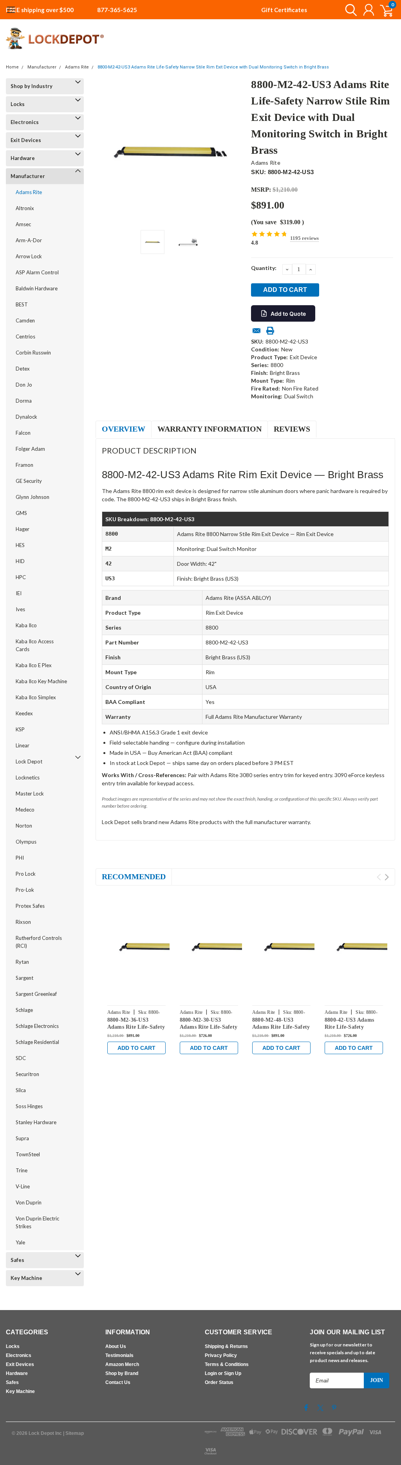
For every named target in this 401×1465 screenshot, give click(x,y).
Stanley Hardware (36, 1122)
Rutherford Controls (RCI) (39, 942)
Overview (123, 429)
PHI (20, 858)
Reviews (292, 429)
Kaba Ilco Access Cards (35, 645)
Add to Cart (136, 1048)
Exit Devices (26, 140)
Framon (24, 465)
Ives (20, 609)
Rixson (23, 922)
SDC (21, 1058)
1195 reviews (304, 238)
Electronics (25, 122)
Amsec (23, 224)
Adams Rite (77, 67)
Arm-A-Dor (29, 240)
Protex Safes (30, 906)
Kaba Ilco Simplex (36, 697)
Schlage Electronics (37, 1026)
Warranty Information (209, 429)
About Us (115, 1346)
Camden (25, 320)
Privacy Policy (221, 1355)
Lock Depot (29, 761)
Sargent (24, 978)
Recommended (134, 876)
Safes (17, 1260)
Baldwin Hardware (37, 288)
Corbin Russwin (33, 352)
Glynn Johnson (32, 497)
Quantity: (263, 268)
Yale (20, 1242)
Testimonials (119, 1355)
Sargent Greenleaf (36, 994)
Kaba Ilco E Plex (34, 665)
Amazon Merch (122, 1364)
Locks (18, 104)
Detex (23, 368)
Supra (22, 1138)
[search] (349, 10)
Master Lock (30, 793)
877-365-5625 (117, 9)
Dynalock (26, 417)
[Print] (270, 331)
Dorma (24, 401)
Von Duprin (29, 1202)
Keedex (24, 713)
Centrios (25, 336)
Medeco (25, 809)
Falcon (23, 433)
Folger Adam (30, 449)
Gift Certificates (284, 9)
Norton (24, 825)
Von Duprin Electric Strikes (37, 1222)
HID (20, 561)
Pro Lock (26, 874)
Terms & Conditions (227, 1364)
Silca (21, 1090)
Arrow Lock (29, 256)
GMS (21, 513)
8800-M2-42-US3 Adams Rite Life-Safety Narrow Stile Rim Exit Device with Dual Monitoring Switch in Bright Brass (213, 67)
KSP (20, 729)
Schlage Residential (37, 1042)
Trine (21, 1170)
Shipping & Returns (226, 1346)
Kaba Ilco (26, 625)
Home (12, 67)
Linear (22, 745)
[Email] (256, 331)
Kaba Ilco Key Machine (41, 681)
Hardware (23, 158)
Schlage (24, 1010)
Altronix (25, 208)
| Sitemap (73, 1433)
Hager (22, 529)
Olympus (26, 842)
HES (20, 545)
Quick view (160, 946)
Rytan (22, 962)
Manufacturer (41, 67)
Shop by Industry (31, 86)
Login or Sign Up (223, 1373)
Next (235, 151)
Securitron (27, 1074)
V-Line (23, 1186)
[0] (383, 10)
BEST (22, 304)
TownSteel (28, 1154)
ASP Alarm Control (37, 272)
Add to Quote (288, 313)
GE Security (29, 481)
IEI (19, 593)
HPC (21, 577)
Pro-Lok (25, 890)
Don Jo (24, 385)
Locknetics (28, 777)
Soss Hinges (29, 1106)
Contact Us (117, 1382)
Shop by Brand (121, 1373)
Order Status (219, 1382)
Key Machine (26, 1278)
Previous (105, 151)
